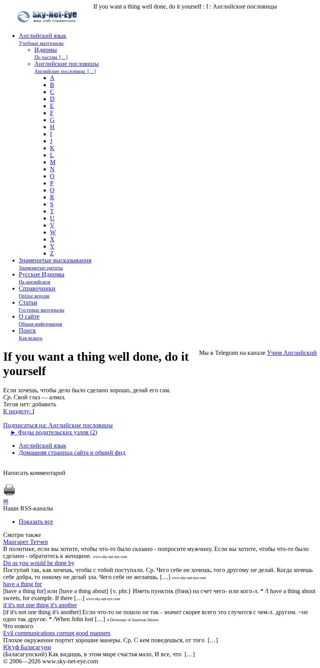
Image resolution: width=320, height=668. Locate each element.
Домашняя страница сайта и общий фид (72, 452)
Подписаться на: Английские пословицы (58, 425)
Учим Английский (292, 352)
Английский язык (42, 445)
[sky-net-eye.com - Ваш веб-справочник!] (48, 28)
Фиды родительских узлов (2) (53, 432)
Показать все (36, 521)
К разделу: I (18, 411)
